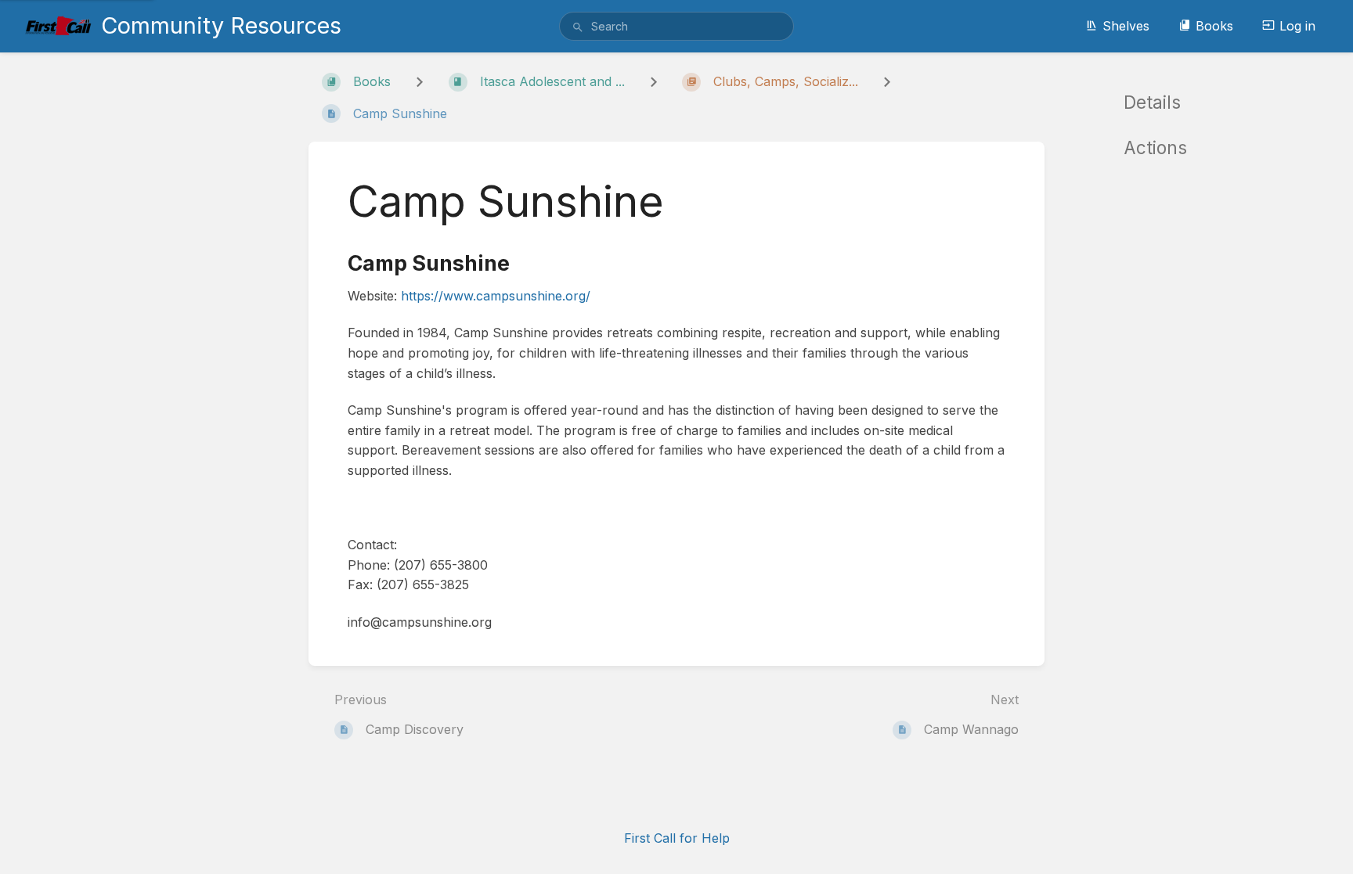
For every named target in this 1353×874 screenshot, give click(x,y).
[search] (676, 26)
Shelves (1125, 26)
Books (1214, 26)
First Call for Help (677, 838)
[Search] (578, 27)
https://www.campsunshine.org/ (495, 296)
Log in (1297, 26)
